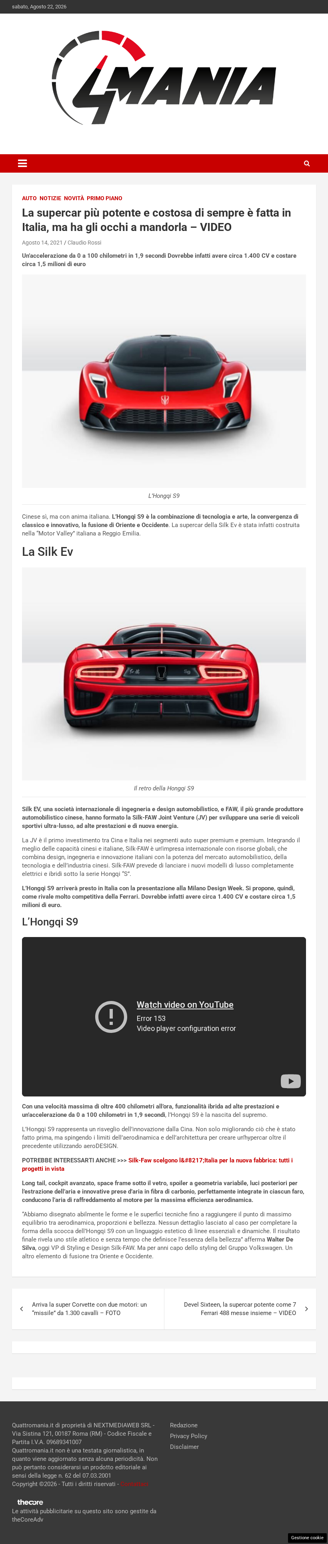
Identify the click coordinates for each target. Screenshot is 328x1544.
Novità (74, 198)
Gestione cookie (307, 1537)
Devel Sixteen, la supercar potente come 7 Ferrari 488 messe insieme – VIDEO (240, 1309)
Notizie (50, 198)
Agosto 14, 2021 (42, 242)
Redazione (184, 1425)
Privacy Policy (188, 1436)
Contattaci (134, 1484)
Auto (29, 198)
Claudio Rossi (84, 242)
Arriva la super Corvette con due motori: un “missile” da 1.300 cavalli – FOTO (89, 1309)
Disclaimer (184, 1446)
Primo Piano (104, 198)
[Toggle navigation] (22, 163)
